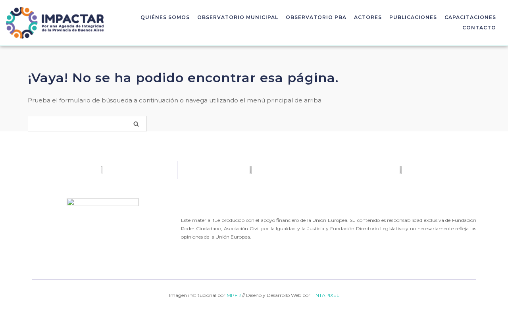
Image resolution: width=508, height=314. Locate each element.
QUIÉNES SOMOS (165, 17)
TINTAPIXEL (325, 295)
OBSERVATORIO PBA (316, 17)
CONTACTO (479, 28)
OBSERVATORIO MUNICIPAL (237, 17)
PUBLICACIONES (413, 17)
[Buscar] (136, 123)
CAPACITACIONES (470, 17)
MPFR (234, 295)
